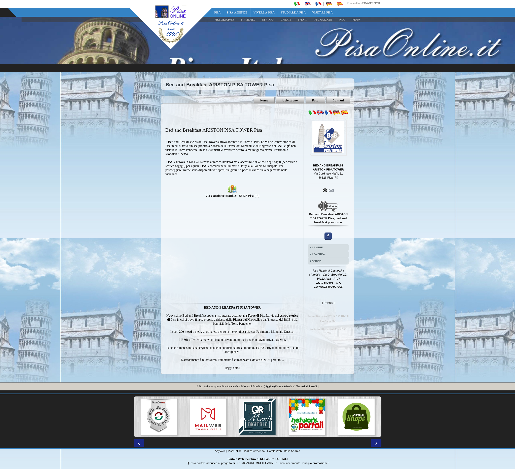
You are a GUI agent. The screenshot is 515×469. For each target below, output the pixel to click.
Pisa (217, 12)
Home (264, 100)
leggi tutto (232, 368)
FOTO (342, 19)
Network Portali (371, 3)
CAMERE (317, 247)
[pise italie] (318, 4)
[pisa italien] (329, 4)
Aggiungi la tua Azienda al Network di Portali (291, 386)
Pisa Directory (224, 19)
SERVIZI (316, 261)
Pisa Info (268, 19)
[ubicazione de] (336, 112)
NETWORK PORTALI (274, 459)
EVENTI (302, 19)
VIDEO (356, 19)
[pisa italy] (307, 4)
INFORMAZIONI (323, 19)
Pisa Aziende (237, 12)
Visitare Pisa (322, 12)
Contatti (338, 100)
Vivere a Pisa (264, 12)
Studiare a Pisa (293, 12)
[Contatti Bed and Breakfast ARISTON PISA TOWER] (328, 190)
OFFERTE (286, 19)
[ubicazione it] (312, 112)
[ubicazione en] (320, 112)
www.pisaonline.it (219, 386)
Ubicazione (290, 100)
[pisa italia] (297, 4)
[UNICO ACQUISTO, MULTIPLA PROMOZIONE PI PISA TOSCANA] (257, 417)
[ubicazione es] (344, 112)
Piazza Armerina (254, 450)
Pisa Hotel (248, 19)
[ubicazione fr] (328, 112)
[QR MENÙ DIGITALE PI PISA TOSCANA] (208, 417)
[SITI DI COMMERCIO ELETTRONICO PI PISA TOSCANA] (307, 417)
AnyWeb (220, 450)
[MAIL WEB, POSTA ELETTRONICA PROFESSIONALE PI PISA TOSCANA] (158, 417)
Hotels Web (274, 450)
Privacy (328, 302)
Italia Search (292, 450)
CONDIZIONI (319, 254)
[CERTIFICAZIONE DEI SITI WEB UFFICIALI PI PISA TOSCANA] (356, 417)
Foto (315, 100)
